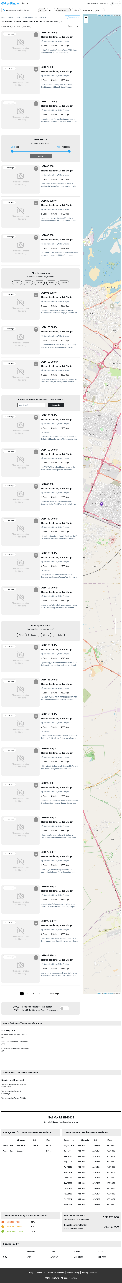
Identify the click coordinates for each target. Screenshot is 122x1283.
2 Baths (33, 635)
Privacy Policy (73, 1273)
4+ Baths (59, 635)
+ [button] (86, 17)
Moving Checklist (89, 1273)
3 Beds (51, 283)
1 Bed (28, 283)
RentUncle (10, 3)
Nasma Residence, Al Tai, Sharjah (60, 45)
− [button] (86, 21)
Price (49, 10)
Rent (23, 3)
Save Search (74, 17)
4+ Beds (64, 283)
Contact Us (40, 1273)
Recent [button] (71, 26)
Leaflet (99, 15)
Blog (31, 1273)
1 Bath (21, 635)
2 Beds (39, 283)
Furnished (26, 26)
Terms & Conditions (56, 1273)
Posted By (86, 10)
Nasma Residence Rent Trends (98, 3)
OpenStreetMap (108, 15)
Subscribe (56, 405)
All (40, 10)
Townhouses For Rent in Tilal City (13, 1098)
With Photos (7, 26)
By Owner (17, 26)
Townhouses (62, 10)
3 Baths (46, 635)
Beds (75, 10)
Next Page (54, 994)
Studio (17, 283)
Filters (98, 10)
